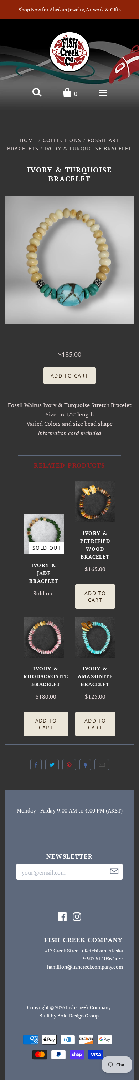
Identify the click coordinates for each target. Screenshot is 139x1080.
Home (28, 140)
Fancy (85, 764)
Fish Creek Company (88, 1007)
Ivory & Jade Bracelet (43, 573)
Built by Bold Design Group (69, 1015)
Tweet (52, 764)
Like (36, 764)
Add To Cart (95, 596)
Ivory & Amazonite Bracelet (95, 676)
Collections (62, 140)
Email (101, 764)
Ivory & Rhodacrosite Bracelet (46, 676)
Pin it (69, 764)
